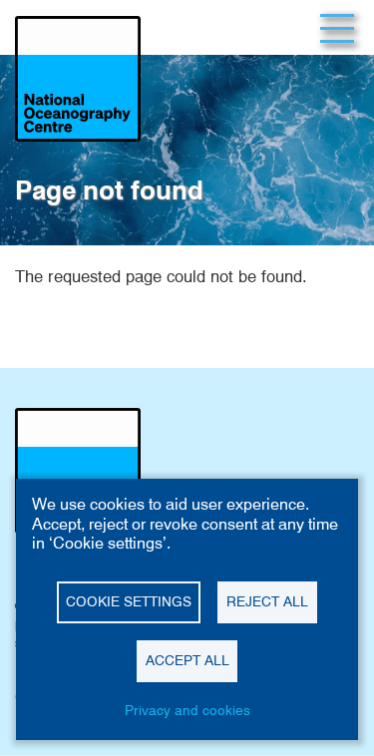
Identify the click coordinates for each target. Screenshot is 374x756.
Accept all (187, 660)
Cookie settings (128, 601)
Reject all (267, 601)
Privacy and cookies (187, 710)
